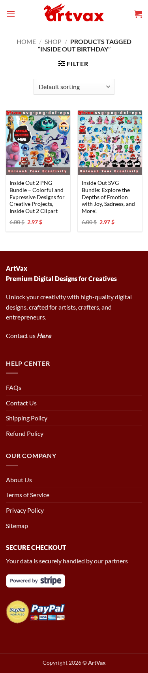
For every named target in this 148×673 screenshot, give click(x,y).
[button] (10, 13)
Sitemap (17, 525)
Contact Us (21, 403)
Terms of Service (27, 494)
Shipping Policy (26, 418)
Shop (53, 41)
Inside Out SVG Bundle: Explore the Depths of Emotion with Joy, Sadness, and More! (108, 197)
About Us (19, 479)
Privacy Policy (25, 510)
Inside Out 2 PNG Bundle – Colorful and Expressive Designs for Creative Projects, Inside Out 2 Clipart (37, 197)
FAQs (13, 387)
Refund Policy (24, 433)
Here (44, 335)
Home (26, 41)
